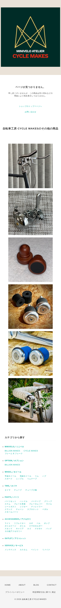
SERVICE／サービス (14, 545)
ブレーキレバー (36, 504)
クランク (8, 509)
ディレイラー (37, 507)
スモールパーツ (11, 512)
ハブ (44, 476)
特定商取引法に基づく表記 (44, 592)
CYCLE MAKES (31, 451)
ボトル (23, 526)
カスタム (24, 550)
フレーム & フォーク (14, 453)
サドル (49, 504)
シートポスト (10, 507)
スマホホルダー (36, 526)
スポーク (8, 479)
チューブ (18, 490)
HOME (8, 585)
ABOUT (22, 585)
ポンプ (47, 523)
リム (37, 476)
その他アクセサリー (13, 531)
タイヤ (8, 490)
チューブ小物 (31, 490)
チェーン (20, 509)
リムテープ (32, 479)
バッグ (49, 529)
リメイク (46, 550)
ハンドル (24, 501)
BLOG (36, 585)
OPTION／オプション (14, 461)
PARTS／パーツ (12, 497)
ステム (8, 504)
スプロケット (33, 509)
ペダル (45, 509)
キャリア (20, 529)
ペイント (35, 550)
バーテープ (36, 501)
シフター (24, 507)
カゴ (29, 529)
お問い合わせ (30, 112)
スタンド (8, 529)
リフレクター (20, 523)
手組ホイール (10, 476)
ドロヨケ (38, 529)
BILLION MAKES (12, 451)
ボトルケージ (10, 526)
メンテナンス (10, 550)
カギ (31, 523)
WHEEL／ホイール (13, 472)
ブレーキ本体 (20, 504)
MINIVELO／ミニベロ (14, 447)
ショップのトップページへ (30, 106)
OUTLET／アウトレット (15, 538)
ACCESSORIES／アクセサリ (18, 519)
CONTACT (51, 585)
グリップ (48, 501)
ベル (38, 523)
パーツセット (10, 501)
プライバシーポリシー (15, 592)
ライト (8, 523)
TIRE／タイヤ (11, 486)
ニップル (20, 479)
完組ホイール (25, 476)
